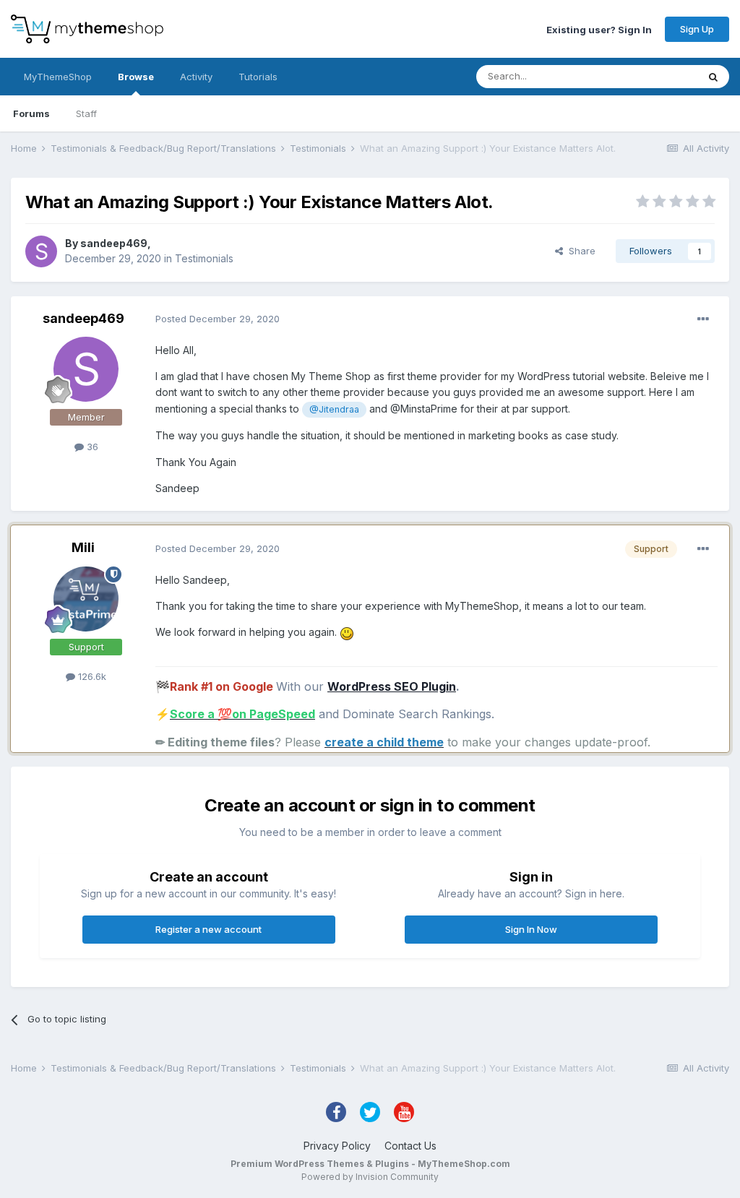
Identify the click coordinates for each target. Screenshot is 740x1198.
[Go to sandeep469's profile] (41, 251)
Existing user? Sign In (599, 29)
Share (579, 251)
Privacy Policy (337, 1145)
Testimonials (204, 258)
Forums (31, 113)
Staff (86, 113)
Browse (136, 76)
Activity (196, 76)
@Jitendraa (334, 409)
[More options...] (703, 319)
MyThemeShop (58, 76)
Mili (83, 547)
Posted (217, 318)
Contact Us (410, 1145)
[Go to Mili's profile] (86, 599)
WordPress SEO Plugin (391, 686)
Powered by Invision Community (370, 1176)
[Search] (713, 76)
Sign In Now (531, 929)
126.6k (90, 676)
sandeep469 (113, 243)
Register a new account (208, 929)
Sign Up (697, 29)
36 (91, 446)
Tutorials (258, 76)
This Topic (655, 76)
